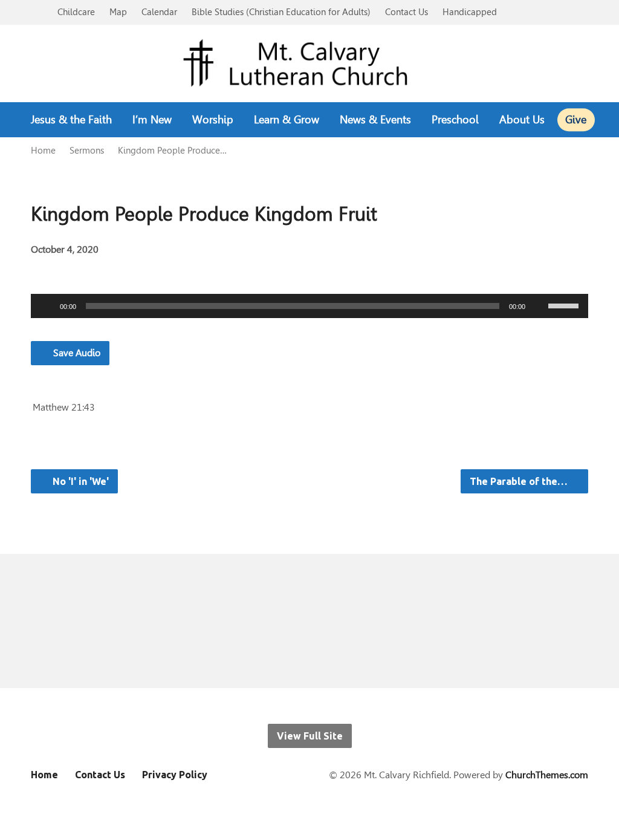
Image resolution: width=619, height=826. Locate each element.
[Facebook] (275, 621)
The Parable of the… (519, 481)
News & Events (375, 119)
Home (43, 150)
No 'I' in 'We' (79, 481)
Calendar (159, 12)
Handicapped (469, 12)
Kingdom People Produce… (172, 150)
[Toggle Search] (35, 13)
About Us (522, 119)
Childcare (76, 12)
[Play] (47, 306)
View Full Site (310, 735)
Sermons (87, 150)
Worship (212, 119)
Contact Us (406, 12)
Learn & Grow (286, 119)
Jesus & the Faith (71, 119)
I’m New (152, 119)
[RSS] (344, 621)
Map (118, 12)
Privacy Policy (174, 774)
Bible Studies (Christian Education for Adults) (281, 12)
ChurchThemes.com (546, 775)
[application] (309, 306)
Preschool (455, 119)
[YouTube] (310, 621)
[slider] (565, 305)
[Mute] (539, 306)
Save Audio (75, 353)
